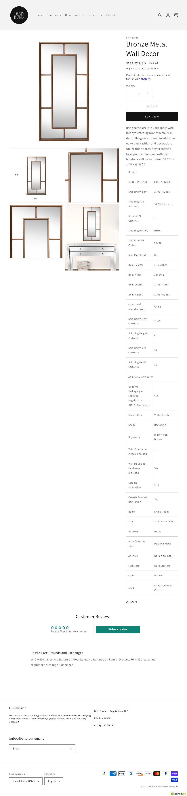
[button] (54, 15)
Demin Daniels (154, 786)
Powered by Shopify (169, 786)
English (52, 781)
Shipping (131, 68)
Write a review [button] (118, 629)
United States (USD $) (24, 781)
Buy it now (152, 116)
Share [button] (133, 601)
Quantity (130, 85)
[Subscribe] (71, 748)
